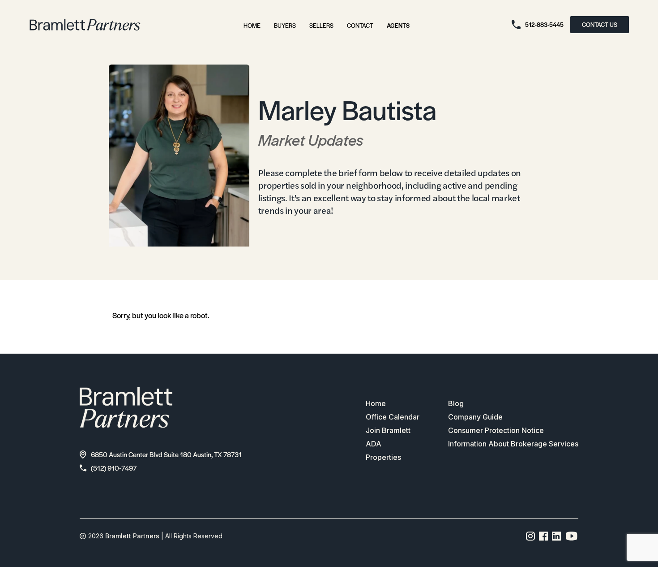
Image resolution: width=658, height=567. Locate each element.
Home (252, 25)
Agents (398, 25)
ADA (373, 443)
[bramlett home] (85, 24)
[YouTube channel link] (571, 536)
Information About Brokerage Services (513, 443)
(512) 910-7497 (114, 467)
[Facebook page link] (543, 536)
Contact (360, 25)
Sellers (321, 25)
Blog (456, 403)
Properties (383, 457)
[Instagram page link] (530, 536)
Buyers (285, 25)
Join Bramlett (388, 430)
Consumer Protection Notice (496, 430)
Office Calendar (392, 416)
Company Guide (475, 416)
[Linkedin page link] (556, 536)
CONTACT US (599, 24)
